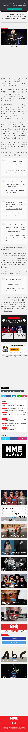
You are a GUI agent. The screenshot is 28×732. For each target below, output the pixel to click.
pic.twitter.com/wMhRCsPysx (13, 284)
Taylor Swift (20, 391)
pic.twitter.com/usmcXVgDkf (13, 186)
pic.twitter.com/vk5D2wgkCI (13, 166)
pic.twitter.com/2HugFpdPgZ (13, 231)
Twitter (14, 642)
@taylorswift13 (10, 202)
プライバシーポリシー (16, 9)
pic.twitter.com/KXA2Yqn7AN (14, 209)
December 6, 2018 (11, 172)
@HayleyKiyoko (20, 204)
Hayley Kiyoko (5, 391)
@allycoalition (9, 207)
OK (8, 9)
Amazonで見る (14, 349)
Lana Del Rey (13, 391)
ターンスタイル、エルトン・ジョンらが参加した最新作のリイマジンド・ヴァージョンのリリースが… (14, 414)
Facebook (14, 638)
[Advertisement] (14, 25)
